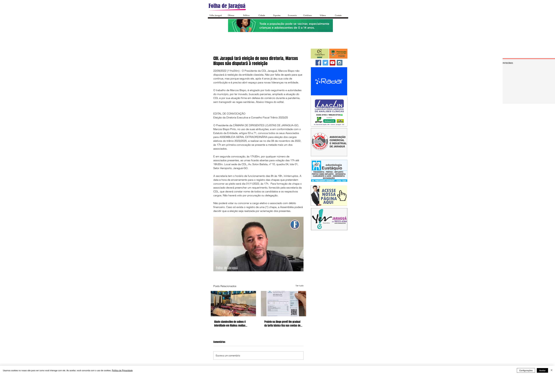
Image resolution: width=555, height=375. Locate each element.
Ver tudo (300, 285)
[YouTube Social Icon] (332, 62)
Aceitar (542, 370)
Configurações (526, 370)
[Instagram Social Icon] (339, 62)
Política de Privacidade (122, 370)
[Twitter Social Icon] (325, 62)
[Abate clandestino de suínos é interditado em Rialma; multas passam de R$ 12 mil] (233, 303)
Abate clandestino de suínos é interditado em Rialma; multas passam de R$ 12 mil (230, 323)
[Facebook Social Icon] (318, 62)
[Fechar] (551, 370)
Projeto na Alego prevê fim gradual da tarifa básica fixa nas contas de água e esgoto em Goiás (282, 323)
